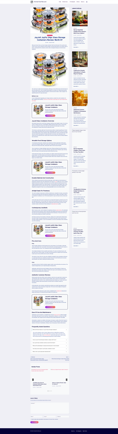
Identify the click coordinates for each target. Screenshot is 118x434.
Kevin (35, 387)
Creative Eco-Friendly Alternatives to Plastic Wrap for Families (79, 72)
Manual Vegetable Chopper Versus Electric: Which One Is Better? (80, 31)
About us (82, 1)
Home (60, 1)
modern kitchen (59, 210)
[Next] (66, 380)
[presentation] (40, 375)
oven (56, 181)
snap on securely (57, 314)
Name (32, 416)
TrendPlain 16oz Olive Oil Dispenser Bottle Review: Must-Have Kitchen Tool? (40, 384)
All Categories (72, 1)
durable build (59, 291)
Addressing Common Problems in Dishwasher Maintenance (80, 111)
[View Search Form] (87, 2)
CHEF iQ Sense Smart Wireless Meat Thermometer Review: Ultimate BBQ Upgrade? (39, 359)
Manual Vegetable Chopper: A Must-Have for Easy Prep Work (79, 150)
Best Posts (85, 431)
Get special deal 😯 (50, 115)
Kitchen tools (49, 35)
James (47, 42)
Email (45, 416)
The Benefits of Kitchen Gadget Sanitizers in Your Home (80, 191)
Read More (76, 47)
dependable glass (55, 204)
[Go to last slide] (33, 380)
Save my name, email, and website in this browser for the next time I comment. (44, 419)
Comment (33, 403)
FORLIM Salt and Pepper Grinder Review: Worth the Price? (60, 359)
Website (59, 416)
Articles (78, 1)
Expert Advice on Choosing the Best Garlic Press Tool (78, 231)
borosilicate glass (47, 335)
